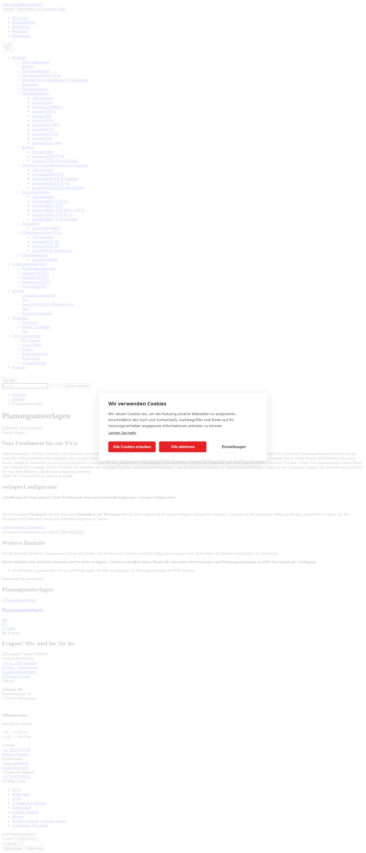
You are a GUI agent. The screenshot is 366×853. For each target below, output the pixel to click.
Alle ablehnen (183, 447)
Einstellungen (234, 447)
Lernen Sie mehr (122, 432)
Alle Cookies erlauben (132, 447)
